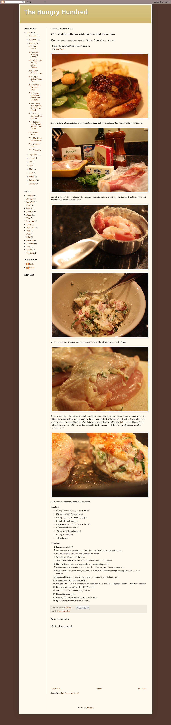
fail (121, 422)
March (32, 176)
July (31, 161)
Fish (28, 218)
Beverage (29, 199)
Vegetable (30, 253)
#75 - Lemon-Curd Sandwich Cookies (35, 116)
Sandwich (30, 240)
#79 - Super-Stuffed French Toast (35, 78)
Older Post (142, 688)
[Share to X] (82, 607)
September (33, 154)
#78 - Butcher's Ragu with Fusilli (34, 87)
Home (99, 688)
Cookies (29, 208)
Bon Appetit (61, 48)
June (31, 165)
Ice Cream (30, 221)
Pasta (28, 230)
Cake (28, 205)
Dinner (59, 611)
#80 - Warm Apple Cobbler (35, 71)
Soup (28, 246)
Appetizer (30, 195)
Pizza (28, 234)
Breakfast (30, 202)
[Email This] (77, 607)
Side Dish (30, 243)
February (33, 180)
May (31, 169)
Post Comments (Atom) (70, 693)
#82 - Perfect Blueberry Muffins (34, 54)
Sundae (29, 249)
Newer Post (55, 688)
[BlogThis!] (80, 607)
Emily (31, 264)
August (32, 158)
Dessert (29, 211)
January (32, 183)
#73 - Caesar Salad (33, 133)
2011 (29, 32)
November (33, 39)
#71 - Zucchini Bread (34, 145)
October (32, 43)
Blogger (90, 707)
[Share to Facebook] (85, 607)
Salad (28, 237)
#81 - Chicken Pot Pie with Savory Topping (35, 63)
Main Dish (66, 611)
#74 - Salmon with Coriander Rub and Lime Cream (35, 125)
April (31, 172)
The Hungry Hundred (56, 12)
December (33, 35)
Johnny (31, 268)
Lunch (28, 224)
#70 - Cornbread (35, 150)
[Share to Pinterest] (87, 607)
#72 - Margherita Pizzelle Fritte (35, 139)
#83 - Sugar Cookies (33, 47)
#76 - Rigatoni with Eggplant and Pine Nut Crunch (35, 106)
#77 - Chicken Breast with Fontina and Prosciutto (34, 96)
